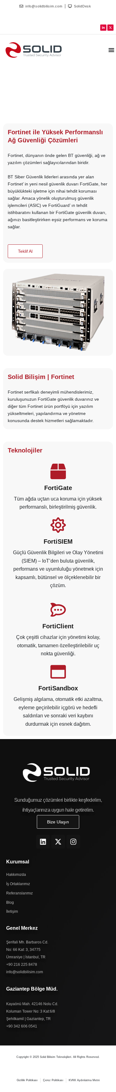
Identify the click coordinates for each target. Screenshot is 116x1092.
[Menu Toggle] (111, 50)
